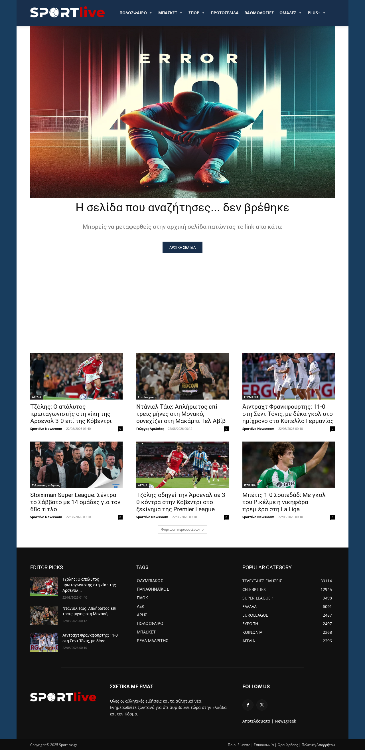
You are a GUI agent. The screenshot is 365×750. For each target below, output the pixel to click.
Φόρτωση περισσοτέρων (180, 529)
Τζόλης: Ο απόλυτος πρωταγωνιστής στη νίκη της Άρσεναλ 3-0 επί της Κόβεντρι (71, 413)
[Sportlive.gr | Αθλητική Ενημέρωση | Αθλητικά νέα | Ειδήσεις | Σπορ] (63, 696)
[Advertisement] (182, 296)
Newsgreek (285, 721)
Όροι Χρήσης (287, 744)
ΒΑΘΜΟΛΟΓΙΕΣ (259, 12)
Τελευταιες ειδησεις (46, 485)
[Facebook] (248, 705)
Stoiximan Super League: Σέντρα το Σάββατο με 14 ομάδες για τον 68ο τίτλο (75, 502)
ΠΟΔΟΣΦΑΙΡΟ (133, 12)
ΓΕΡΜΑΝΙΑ (251, 397)
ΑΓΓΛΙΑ (36, 397)
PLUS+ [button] (314, 12)
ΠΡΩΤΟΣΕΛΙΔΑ (225, 12)
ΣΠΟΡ (193, 12)
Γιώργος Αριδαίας (150, 428)
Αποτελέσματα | (258, 721)
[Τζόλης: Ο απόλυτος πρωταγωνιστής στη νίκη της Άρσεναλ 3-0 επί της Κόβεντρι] (76, 376)
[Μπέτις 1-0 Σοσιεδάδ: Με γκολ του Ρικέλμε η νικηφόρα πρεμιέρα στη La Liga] (288, 465)
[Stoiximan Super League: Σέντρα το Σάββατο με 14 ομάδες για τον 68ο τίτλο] (76, 465)
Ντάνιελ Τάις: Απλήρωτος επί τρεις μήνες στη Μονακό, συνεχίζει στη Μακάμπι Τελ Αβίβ (181, 413)
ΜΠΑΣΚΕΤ (167, 12)
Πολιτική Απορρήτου (318, 744)
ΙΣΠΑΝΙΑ (250, 485)
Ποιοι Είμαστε (239, 744)
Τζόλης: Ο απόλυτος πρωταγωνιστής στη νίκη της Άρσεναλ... (89, 585)
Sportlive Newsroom (46, 428)
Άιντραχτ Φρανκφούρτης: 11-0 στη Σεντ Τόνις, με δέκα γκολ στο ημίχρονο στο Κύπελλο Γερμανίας (288, 413)
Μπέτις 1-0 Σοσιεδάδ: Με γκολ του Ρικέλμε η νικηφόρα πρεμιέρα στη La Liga (284, 502)
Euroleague (146, 397)
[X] (261, 705)
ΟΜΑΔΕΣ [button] (287, 12)
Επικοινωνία (264, 744)
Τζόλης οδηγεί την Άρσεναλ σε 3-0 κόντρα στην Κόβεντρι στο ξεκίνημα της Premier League (181, 502)
